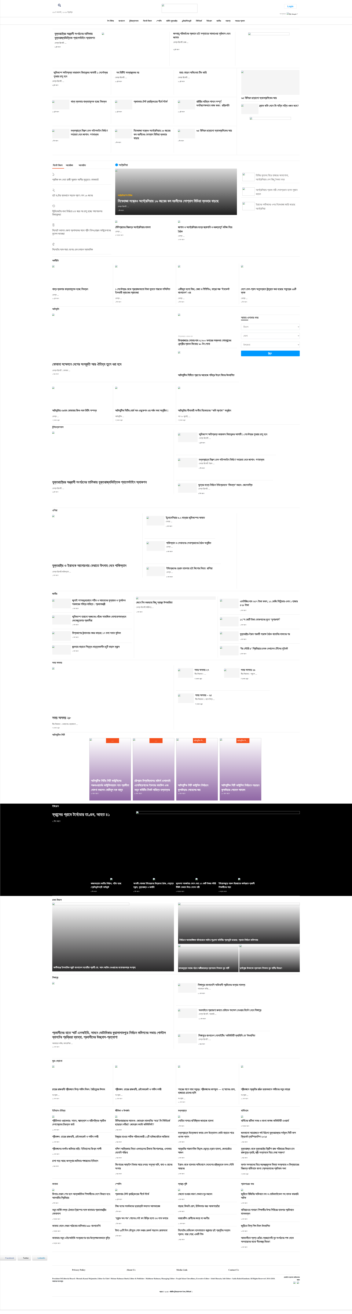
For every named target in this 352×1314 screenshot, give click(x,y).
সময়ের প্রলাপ (240, 21)
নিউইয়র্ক (199, 21)
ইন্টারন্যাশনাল (133, 21)
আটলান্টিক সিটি (58, 734)
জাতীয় (219, 21)
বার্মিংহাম (244, 1110)
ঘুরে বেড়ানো (57, 1060)
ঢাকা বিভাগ (57, 899)
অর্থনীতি (55, 260)
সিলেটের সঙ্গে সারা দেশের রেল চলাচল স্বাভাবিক (72, 249)
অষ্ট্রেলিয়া (121, 195)
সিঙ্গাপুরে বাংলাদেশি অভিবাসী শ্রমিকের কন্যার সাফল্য (221, 984)
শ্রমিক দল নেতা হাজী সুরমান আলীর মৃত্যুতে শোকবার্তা (75, 179)
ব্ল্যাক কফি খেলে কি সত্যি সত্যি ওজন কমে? (279, 105)
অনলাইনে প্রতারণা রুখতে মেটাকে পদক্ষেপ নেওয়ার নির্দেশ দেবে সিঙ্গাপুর (230, 1010)
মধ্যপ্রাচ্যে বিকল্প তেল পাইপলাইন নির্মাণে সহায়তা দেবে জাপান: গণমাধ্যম (231, 459)
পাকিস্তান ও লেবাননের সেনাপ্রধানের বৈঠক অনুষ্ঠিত (188, 543)
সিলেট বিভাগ (147, 21)
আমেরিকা (69, 165)
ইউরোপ (209, 21)
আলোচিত (82, 165)
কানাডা (55, 1183)
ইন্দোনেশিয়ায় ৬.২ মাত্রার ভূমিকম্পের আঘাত (185, 517)
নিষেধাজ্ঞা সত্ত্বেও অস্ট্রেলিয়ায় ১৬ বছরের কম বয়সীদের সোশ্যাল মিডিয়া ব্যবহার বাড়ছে (152, 134)
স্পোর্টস (159, 21)
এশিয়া (54, 510)
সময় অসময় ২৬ (248, 670)
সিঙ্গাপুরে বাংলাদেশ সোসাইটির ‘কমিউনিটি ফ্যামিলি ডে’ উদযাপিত (226, 1035)
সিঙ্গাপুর (55, 977)
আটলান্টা (55, 309)
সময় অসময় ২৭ (202, 670)
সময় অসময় (57, 662)
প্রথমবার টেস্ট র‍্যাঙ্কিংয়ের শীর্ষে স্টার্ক (150, 101)
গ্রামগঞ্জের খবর (247, 1183)
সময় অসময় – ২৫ (203, 695)
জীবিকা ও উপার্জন (122, 1110)
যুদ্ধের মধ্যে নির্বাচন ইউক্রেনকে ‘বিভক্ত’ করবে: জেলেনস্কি (225, 485)
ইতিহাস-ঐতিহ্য (58, 1110)
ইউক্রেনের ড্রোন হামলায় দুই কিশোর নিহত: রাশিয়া (189, 568)
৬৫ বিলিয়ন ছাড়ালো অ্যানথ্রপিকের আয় (214, 130)
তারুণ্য (228, 21)
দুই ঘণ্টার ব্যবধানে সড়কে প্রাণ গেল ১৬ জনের (72, 195)
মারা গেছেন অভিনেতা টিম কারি (193, 72)
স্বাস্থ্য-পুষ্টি (182, 1183)
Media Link (181, 1270)
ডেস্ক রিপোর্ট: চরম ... (180, 42)
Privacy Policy (78, 1270)
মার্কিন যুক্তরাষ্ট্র (171, 21)
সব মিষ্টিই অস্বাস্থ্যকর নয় (127, 72)
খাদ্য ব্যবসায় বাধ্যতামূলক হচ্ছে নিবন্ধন (89, 101)
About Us (131, 1270)
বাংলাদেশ (122, 21)
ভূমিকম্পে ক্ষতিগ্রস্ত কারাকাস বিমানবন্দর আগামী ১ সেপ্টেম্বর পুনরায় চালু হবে (233, 434)
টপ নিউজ (110, 21)
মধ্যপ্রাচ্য (182, 1110)
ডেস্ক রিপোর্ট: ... (60, 43)
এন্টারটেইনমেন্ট (186, 21)
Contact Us (233, 1270)
